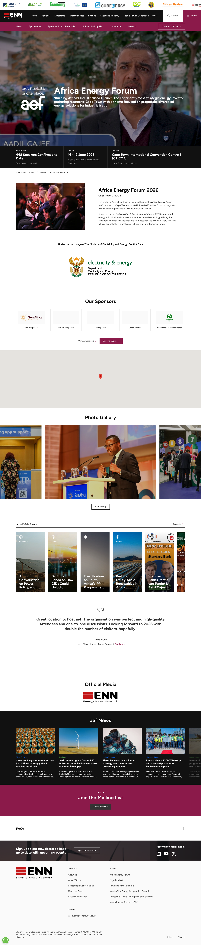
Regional (46, 15)
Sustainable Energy (109, 15)
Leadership (59, 15)
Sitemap (181, 937)
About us (72, 874)
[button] (40, 26)
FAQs (20, 829)
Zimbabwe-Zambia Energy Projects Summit (131, 896)
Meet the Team (75, 891)
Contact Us (115, 26)
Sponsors (33, 26)
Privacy (170, 937)
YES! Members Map (77, 896)
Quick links (72, 868)
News (34, 15)
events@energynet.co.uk (84, 915)
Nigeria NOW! (116, 880)
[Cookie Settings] (5, 940)
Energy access (77, 15)
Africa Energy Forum (120, 874)
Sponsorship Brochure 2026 (61, 26)
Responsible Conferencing (81, 885)
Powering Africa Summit (122, 885)
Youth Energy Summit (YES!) (124, 902)
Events (113, 868)
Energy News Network (25, 172)
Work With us (74, 880)
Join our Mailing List (93, 26)
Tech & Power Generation (136, 15)
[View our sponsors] (100, 5)
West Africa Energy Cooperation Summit (130, 891)
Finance (92, 15)
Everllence (120, 644)
